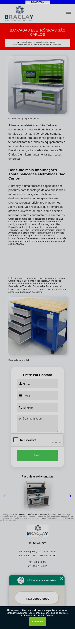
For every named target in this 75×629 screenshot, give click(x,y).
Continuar (37, 621)
